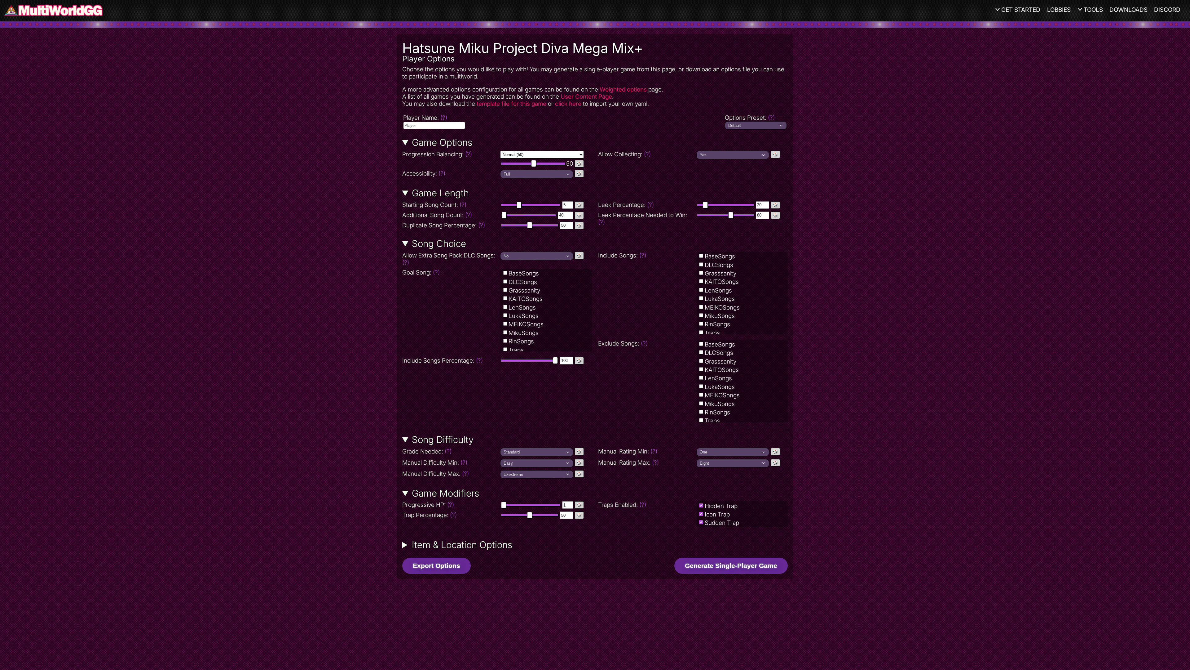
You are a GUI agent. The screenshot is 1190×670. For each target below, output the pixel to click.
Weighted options (623, 89)
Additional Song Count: (437, 215)
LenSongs (522, 307)
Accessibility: (450, 173)
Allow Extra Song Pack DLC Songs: (448, 259)
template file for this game (511, 103)
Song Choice (439, 243)
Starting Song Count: (434, 204)
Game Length (440, 193)
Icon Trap (717, 514)
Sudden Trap (722, 522)
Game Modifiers (445, 493)
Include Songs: (622, 255)
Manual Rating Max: (628, 462)
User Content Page (586, 96)
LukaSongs (524, 315)
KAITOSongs (526, 298)
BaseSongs (524, 273)
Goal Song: (421, 272)
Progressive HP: (428, 504)
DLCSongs (523, 282)
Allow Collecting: (646, 154)
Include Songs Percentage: (442, 360)
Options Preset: (750, 117)
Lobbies (1059, 9)
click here (568, 103)
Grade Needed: (427, 451)
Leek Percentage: (626, 204)
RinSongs (521, 341)
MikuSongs (524, 333)
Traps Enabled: (622, 504)
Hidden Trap (721, 506)
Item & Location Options (462, 544)
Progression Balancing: (450, 154)
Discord (1167, 9)
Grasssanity (524, 290)
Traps (516, 350)
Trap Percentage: (429, 515)
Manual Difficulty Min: (434, 462)
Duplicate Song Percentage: (443, 225)
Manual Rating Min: (627, 451)
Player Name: (425, 117)
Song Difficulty (443, 439)
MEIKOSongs (526, 324)
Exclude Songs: (623, 343)
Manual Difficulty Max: (435, 473)
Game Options (442, 142)
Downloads (1128, 9)
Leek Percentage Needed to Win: (642, 219)
